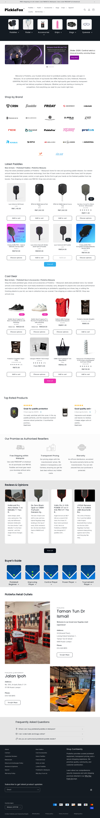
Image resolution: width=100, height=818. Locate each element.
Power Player (68, 582)
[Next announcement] (94, 2)
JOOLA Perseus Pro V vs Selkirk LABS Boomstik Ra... (84, 508)
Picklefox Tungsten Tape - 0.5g (16, 359)
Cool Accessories (41, 753)
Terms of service (63, 813)
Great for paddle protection (36, 409)
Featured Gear (40, 759)
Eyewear (86, 32)
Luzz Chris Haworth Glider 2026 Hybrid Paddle (39, 246)
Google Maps (65, 655)
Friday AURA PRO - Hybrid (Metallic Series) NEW (16, 246)
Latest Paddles (41, 766)
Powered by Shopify (23, 814)
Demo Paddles (40, 756)
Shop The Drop (76, 57)
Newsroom (8, 759)
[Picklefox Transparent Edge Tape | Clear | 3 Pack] (66, 412)
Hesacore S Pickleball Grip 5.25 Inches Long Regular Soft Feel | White (86, 360)
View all (50, 264)
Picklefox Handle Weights (85, 319)
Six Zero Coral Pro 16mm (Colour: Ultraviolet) (85, 205)
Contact (7, 753)
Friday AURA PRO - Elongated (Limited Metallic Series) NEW (85, 246)
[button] (32, 8)
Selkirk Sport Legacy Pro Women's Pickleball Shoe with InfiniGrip (39, 320)
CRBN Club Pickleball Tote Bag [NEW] (62, 359)
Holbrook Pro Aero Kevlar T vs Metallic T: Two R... (15, 508)
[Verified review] (41, 412)
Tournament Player (88, 583)
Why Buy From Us (41, 773)
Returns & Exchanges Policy (14, 763)
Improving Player (32, 583)
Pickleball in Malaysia (43, 770)
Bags (71, 32)
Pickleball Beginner (13, 583)
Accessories (43, 32)
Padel (27, 32)
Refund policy (36, 813)
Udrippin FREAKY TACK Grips (39, 359)
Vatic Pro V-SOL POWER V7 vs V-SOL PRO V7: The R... (61, 508)
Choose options (86, 218)
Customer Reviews (11, 756)
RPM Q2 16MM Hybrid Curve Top (62, 205)
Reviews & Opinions (11, 766)
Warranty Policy (10, 773)
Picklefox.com (13, 814)
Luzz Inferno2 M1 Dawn (16, 204)
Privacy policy (49, 813)
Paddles (13, 32)
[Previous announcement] (5, 2)
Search (7, 770)
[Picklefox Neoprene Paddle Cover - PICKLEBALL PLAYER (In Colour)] (15, 413)
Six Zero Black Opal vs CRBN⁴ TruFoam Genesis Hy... (37, 508)
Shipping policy (78, 813)
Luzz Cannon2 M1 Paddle (62, 245)
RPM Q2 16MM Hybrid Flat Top (39, 205)
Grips (57, 32)
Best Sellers (39, 749)
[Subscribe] (38, 789)
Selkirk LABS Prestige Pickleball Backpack (62, 320)
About (7, 749)
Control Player (51, 582)
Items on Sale (40, 763)
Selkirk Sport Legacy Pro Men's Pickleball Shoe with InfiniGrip (16, 320)
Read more (27, 425)
